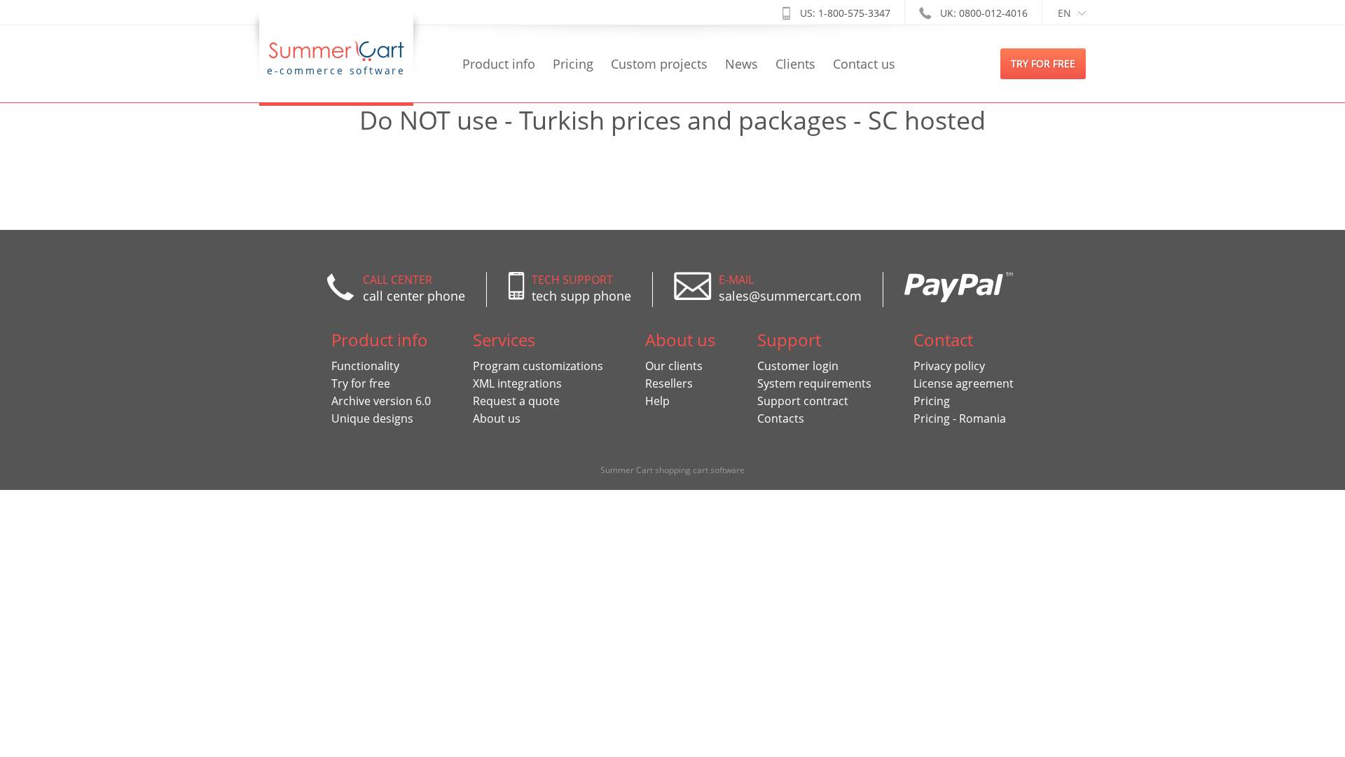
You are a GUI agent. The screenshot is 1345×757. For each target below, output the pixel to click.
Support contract (802, 401)
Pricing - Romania (959, 418)
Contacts (780, 418)
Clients (795, 63)
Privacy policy (949, 366)
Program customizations (538, 366)
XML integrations (517, 383)
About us (496, 418)
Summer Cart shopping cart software (672, 470)
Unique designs (372, 418)
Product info (498, 63)
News (741, 63)
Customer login (798, 366)
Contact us (864, 63)
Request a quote (516, 401)
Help (657, 401)
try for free (1043, 63)
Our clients (674, 366)
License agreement (963, 383)
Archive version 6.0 (381, 401)
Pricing (573, 63)
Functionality (365, 366)
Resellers (669, 383)
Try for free (360, 383)
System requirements (814, 383)
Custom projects (659, 63)
